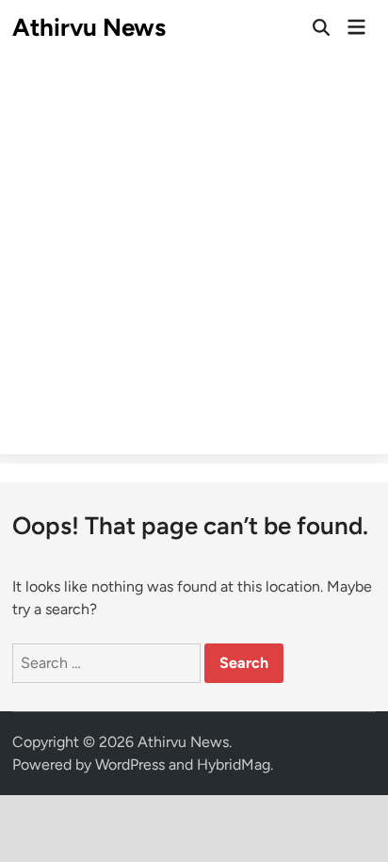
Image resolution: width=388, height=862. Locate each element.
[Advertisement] (194, 260)
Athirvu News (89, 27)
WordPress (130, 764)
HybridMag (233, 764)
